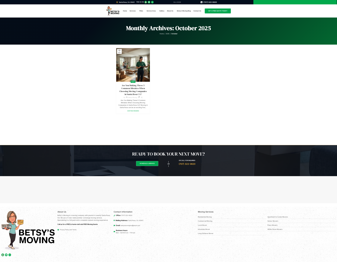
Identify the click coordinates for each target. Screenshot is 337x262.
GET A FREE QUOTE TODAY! (217, 11)
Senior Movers (272, 221)
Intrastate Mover (204, 229)
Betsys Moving (132, 97)
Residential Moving (205, 217)
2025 (167, 34)
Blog (133, 81)
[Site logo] (112, 11)
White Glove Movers (274, 229)
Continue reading (133, 111)
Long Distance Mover (205, 233)
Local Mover (202, 225)
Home (162, 34)
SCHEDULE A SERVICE (147, 163)
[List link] (84, 230)
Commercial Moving (205, 221)
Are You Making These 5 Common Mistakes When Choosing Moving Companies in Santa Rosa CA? (133, 90)
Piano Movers (272, 225)
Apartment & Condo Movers (277, 217)
